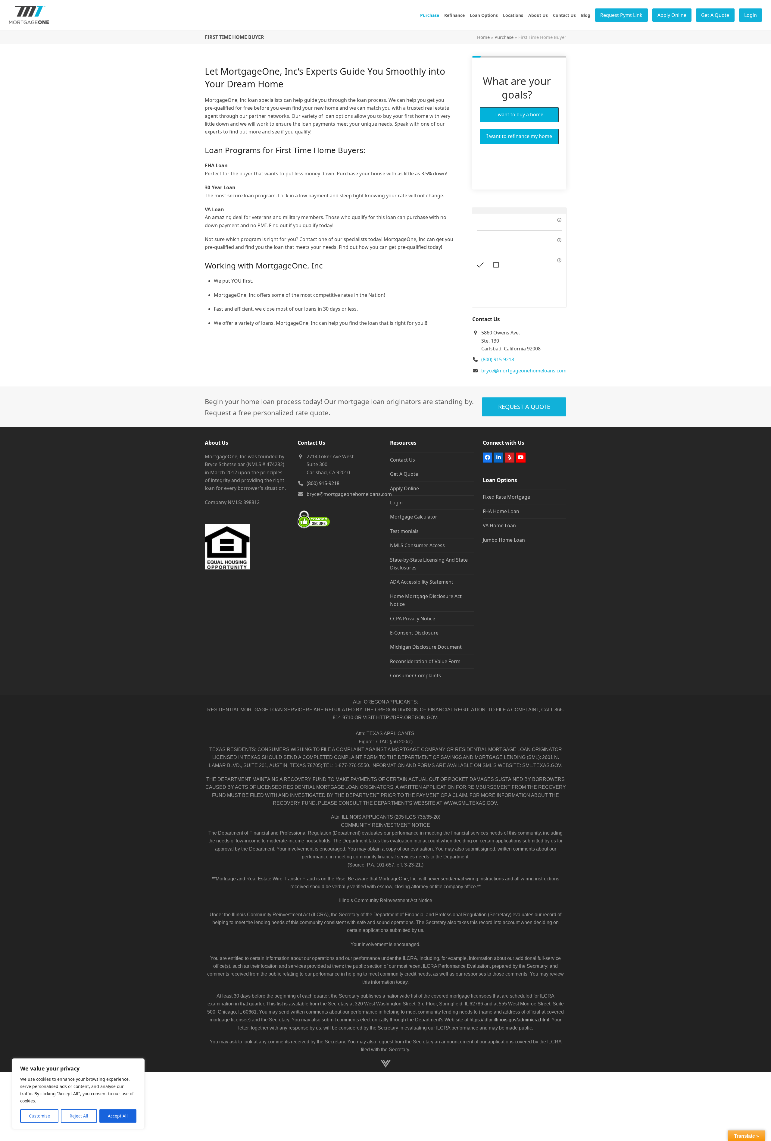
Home (483, 37)
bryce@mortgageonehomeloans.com (524, 370)
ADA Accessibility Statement (421, 581)
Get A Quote (404, 474)
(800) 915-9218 (497, 359)
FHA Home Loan (501, 511)
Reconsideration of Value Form (425, 661)
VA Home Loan (499, 525)
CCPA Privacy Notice (412, 618)
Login (396, 502)
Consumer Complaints (415, 675)
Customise (39, 1116)
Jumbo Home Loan (504, 540)
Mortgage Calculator (413, 516)
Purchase (504, 37)
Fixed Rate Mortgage (506, 497)
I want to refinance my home (519, 136)
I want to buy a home (519, 114)
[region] (78, 1093)
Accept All (118, 1116)
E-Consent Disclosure (414, 632)
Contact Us (402, 459)
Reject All (79, 1116)
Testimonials (404, 531)
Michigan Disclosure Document (426, 647)
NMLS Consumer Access (417, 545)
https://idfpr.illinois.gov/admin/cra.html (509, 1019)
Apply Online (404, 488)
